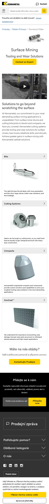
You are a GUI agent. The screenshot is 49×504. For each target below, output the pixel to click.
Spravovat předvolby (24, 500)
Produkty (6, 29)
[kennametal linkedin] (10, 466)
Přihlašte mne (37, 402)
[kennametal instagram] (21, 466)
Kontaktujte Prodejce (24, 361)
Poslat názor (11, 474)
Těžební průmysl (19, 29)
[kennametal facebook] (4, 466)
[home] (10, 4)
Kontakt (43, 3)
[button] (24, 86)
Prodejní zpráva (24, 423)
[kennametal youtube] (16, 466)
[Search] (44, 10)
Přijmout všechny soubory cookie (24, 494)
